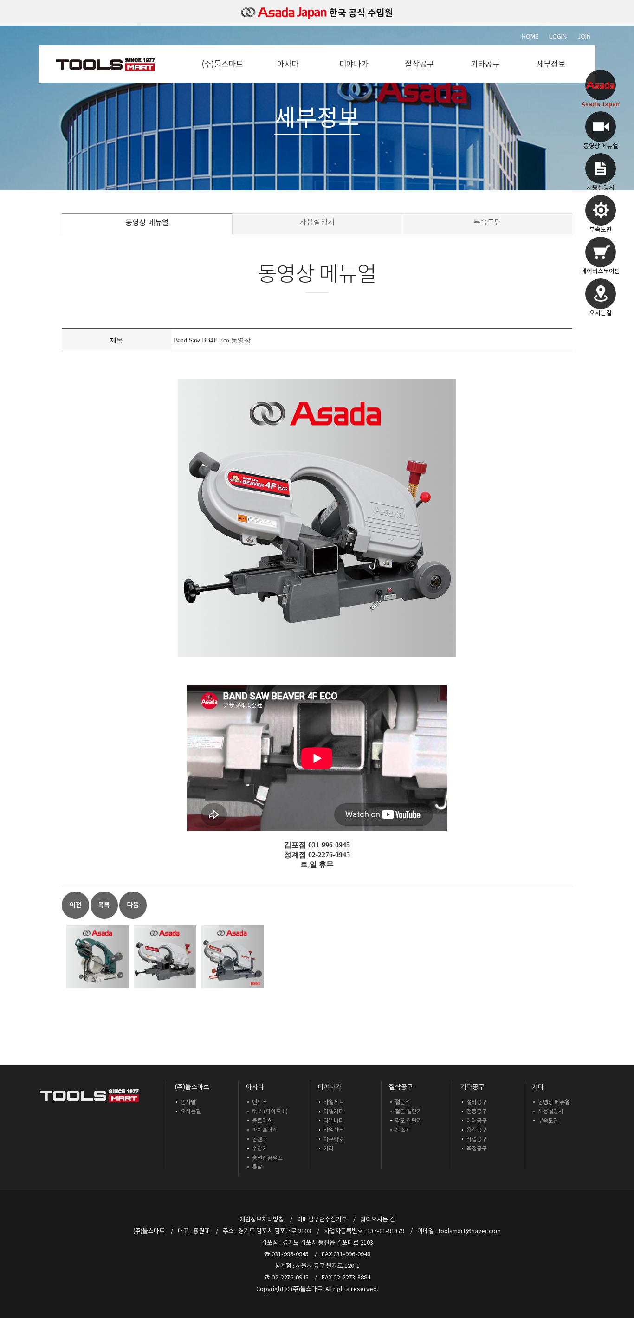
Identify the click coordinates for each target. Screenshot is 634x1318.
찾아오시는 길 (377, 1219)
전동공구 (476, 1111)
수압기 (259, 1148)
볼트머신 (262, 1120)
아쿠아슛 (333, 1139)
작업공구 (476, 1139)
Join (584, 36)
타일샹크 (333, 1129)
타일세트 (333, 1101)
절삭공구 (419, 64)
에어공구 (476, 1120)
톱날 (257, 1166)
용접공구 (476, 1129)
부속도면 (487, 222)
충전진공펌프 (267, 1157)
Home (530, 36)
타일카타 (333, 1111)
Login (558, 36)
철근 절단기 (408, 1111)
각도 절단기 (408, 1120)
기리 (328, 1148)
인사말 (188, 1101)
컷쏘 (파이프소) (270, 1111)
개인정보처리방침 (261, 1219)
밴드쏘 (259, 1101)
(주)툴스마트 (222, 64)
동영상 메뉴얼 (147, 222)
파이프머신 (265, 1129)
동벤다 (259, 1139)
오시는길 (191, 1111)
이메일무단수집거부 (322, 1219)
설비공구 (476, 1101)
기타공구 (485, 64)
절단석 (402, 1101)
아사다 (288, 64)
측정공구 (476, 1148)
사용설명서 (317, 222)
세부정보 (551, 64)
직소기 (402, 1129)
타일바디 (333, 1120)
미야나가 (354, 64)
